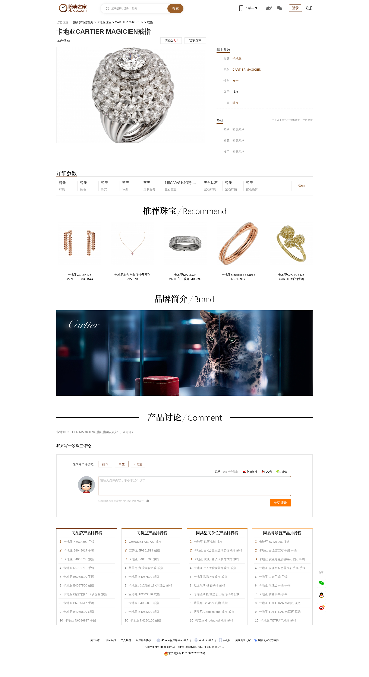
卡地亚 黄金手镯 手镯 (273, 594)
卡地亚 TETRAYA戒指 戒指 (278, 620)
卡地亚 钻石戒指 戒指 (208, 541)
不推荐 (138, 464)
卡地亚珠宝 (104, 22)
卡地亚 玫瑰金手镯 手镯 (274, 585)
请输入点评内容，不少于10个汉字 (122, 480)
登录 (295, 8)
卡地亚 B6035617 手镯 (78, 603)
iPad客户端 (184, 640)
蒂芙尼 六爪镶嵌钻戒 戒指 (146, 568)
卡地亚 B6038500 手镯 (78, 576)
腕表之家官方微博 (268, 640)
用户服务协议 (143, 640)
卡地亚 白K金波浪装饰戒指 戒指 (215, 568)
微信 (284, 471)
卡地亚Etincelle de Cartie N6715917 (238, 277)
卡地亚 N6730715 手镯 (78, 568)
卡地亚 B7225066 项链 (274, 541)
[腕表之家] (72, 8)
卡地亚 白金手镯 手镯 (273, 576)
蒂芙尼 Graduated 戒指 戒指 (214, 620)
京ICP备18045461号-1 (211, 646)
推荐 (105, 464)
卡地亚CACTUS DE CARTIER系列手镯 (291, 277)
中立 (122, 464)
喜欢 (169, 40)
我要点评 (195, 40)
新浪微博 (252, 471)
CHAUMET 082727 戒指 (145, 541)
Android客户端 (208, 640)
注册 (309, 8)
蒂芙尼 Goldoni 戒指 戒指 (211, 603)
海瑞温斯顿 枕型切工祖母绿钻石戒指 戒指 (221, 594)
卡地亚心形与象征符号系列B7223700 (132, 277)
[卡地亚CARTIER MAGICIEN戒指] (131, 95)
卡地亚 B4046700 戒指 (79, 559)
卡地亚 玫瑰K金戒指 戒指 (210, 576)
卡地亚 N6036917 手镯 (80, 620)
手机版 (227, 640)
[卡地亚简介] (184, 312)
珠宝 (236, 103)
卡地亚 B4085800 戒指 (78, 611)
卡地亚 (237, 58)
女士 (236, 80)
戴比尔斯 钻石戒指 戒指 (209, 585)
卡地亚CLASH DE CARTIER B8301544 (79, 277)
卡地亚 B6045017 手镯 (79, 550)
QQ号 (269, 471)
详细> (302, 186)
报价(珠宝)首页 (83, 22)
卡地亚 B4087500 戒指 (78, 585)
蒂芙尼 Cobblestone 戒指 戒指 (214, 611)
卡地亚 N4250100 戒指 (145, 620)
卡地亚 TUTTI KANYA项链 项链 (280, 603)
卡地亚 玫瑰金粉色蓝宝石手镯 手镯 (282, 568)
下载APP (251, 8)
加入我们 (126, 640)
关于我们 (95, 640)
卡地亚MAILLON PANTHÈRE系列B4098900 (185, 277)
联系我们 (110, 640)
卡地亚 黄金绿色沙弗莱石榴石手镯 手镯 (285, 559)
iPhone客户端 (169, 640)
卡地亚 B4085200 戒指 (144, 611)
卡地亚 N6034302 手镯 (79, 541)
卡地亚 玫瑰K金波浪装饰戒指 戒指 (216, 559)
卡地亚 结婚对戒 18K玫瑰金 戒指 (85, 594)
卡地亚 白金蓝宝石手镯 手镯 (278, 550)
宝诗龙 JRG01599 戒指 (144, 550)
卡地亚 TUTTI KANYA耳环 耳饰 (280, 611)
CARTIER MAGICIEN (129, 22)
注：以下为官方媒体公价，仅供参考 (292, 119)
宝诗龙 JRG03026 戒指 (144, 594)
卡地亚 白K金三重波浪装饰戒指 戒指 (218, 550)
